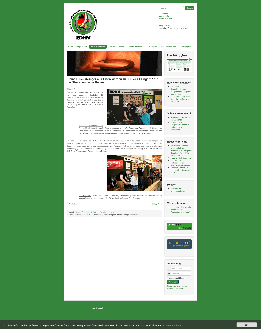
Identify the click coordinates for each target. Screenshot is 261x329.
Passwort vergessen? (175, 288)
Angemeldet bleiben (177, 278)
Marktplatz (153, 46)
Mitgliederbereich (165, 18)
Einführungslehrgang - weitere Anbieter (145, 316)
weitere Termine (112, 319)
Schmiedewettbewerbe (114, 314)
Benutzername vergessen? (177, 286)
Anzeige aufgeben (164, 312)
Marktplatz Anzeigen (165, 314)
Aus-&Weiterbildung (139, 312)
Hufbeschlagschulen (139, 314)
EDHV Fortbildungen (113, 312)
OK (246, 324)
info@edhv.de (164, 25)
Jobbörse (121, 46)
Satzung (77, 314)
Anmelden (173, 281)
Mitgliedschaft (81, 46)
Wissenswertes (94, 314)
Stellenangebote (127, 312)
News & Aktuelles (98, 46)
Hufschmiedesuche (168, 46)
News (91, 312)
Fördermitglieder (185, 46)
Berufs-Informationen (137, 46)
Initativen (92, 316)
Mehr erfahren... (174, 325)
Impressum (163, 13)
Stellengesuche (127, 314)
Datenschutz (164, 16)
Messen (109, 316)
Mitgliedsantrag (80, 316)
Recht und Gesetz (139, 319)
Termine (111, 46)
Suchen (190, 8)
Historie (77, 312)
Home (70, 46)
